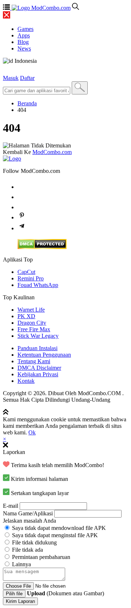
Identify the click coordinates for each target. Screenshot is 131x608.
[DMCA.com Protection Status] (42, 247)
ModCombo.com (52, 152)
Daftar (27, 78)
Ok (32, 432)
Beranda (27, 103)
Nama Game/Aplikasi (28, 513)
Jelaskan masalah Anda (29, 521)
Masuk (11, 78)
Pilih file (14, 593)
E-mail (10, 506)
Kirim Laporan (20, 601)
